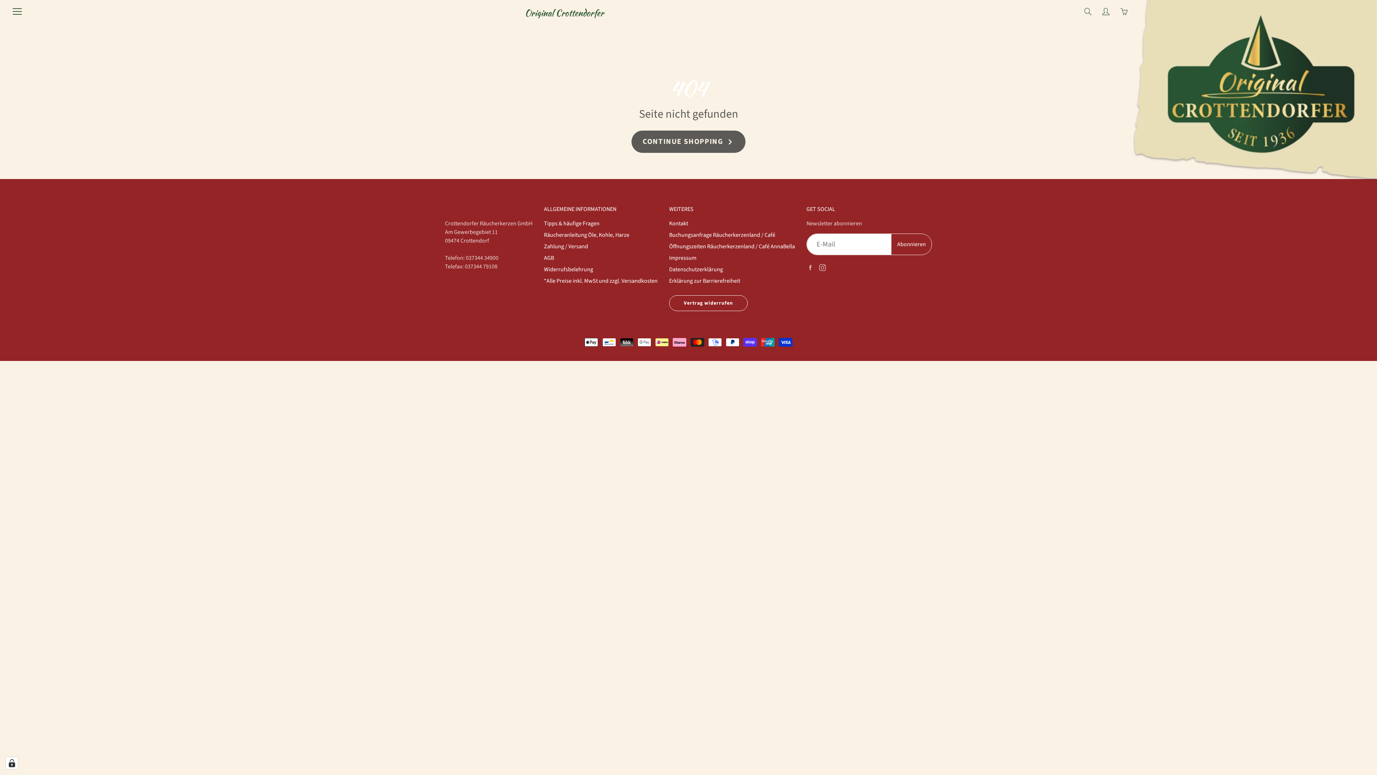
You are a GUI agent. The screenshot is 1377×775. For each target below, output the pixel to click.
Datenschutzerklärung (696, 269)
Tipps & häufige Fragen (572, 223)
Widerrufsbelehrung (568, 269)
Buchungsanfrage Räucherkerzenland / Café (722, 235)
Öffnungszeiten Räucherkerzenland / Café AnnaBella (732, 246)
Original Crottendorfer (564, 13)
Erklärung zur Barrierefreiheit (704, 281)
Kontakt (678, 223)
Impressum (682, 258)
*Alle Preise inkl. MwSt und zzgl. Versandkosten (601, 281)
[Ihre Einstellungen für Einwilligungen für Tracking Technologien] (12, 763)
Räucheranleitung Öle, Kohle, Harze (586, 235)
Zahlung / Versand (566, 246)
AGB (549, 258)
